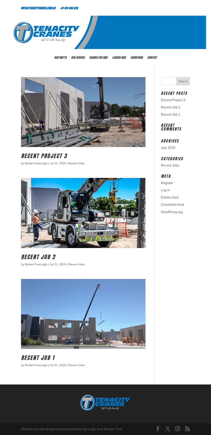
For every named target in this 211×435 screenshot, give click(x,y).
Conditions (136, 58)
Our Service (78, 58)
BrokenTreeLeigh (36, 163)
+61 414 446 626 (69, 8)
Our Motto (60, 58)
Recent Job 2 (38, 257)
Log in (165, 190)
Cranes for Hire (98, 58)
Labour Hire (119, 58)
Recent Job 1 (38, 358)
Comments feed (172, 204)
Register (167, 183)
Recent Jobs (76, 163)
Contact (152, 58)
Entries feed (169, 197)
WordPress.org (172, 212)
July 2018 (168, 147)
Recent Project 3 (44, 156)
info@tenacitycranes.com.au (38, 8)
